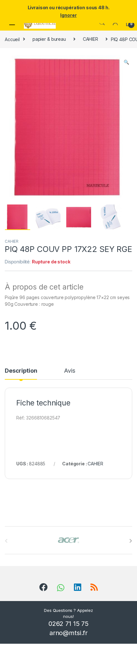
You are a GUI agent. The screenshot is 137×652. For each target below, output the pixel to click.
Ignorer (68, 15)
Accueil (12, 39)
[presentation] (130, 541)
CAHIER (90, 39)
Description (21, 371)
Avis (69, 371)
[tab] (21, 373)
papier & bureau (49, 39)
